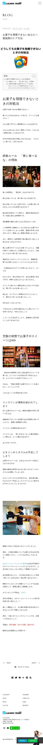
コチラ (23, 592)
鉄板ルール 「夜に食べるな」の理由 (21, 81)
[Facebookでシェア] (12, 677)
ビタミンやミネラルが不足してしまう (23, 88)
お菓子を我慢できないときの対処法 (17, 79)
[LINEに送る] (19, 677)
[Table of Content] (34, 76)
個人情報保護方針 (8, 739)
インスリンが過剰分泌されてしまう (23, 86)
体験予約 (22, 740)
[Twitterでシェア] (16, 677)
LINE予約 (32, 740)
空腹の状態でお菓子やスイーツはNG (21, 84)
